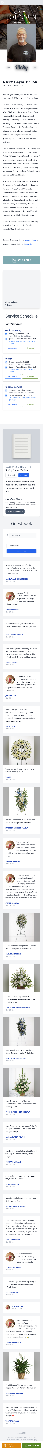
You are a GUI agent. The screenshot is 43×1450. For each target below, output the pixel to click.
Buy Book (23, 475)
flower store (28, 243)
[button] (21, 750)
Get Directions (12, 348)
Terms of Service (27, 1440)
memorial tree (30, 240)
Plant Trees (30, 348)
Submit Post (21, 551)
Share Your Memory (15, 511)
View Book (11, 475)
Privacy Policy (15, 1440)
